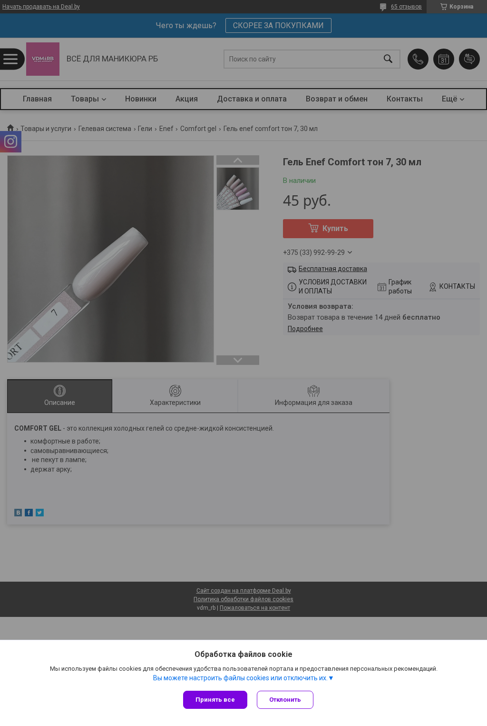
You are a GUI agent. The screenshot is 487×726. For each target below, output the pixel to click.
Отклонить (285, 699)
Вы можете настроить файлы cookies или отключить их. (240, 678)
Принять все (215, 699)
